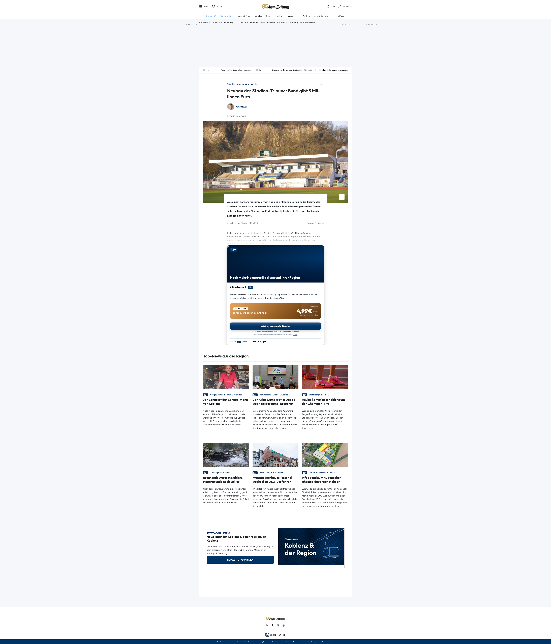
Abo (333, 6)
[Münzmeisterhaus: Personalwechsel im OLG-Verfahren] (276, 454)
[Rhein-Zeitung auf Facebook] (272, 625)
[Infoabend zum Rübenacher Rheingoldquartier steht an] (325, 454)
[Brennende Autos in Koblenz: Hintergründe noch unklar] (226, 454)
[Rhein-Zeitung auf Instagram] (278, 625)
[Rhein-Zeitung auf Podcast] (283, 625)
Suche (219, 6)
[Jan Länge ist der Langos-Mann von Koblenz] (226, 376)
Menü (206, 6)
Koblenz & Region (228, 22)
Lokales (214, 22)
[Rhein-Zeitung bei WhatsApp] (266, 625)
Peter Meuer (241, 106)
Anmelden (347, 6)
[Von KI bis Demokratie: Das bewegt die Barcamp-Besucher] (276, 376)
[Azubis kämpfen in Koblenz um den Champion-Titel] (325, 376)
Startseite (203, 22)
